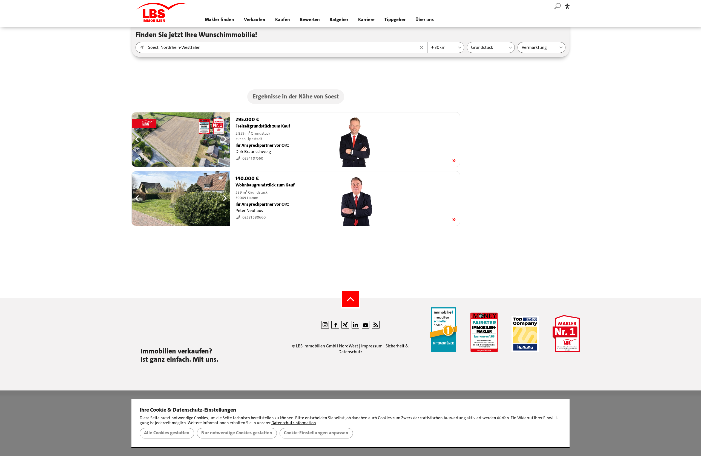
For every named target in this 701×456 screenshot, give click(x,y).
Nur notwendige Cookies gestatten (236, 433)
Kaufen (282, 19)
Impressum (372, 346)
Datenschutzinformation (293, 423)
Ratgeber (339, 19)
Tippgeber (395, 19)
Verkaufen (254, 19)
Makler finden (219, 19)
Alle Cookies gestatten (166, 433)
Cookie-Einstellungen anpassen (316, 433)
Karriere (366, 19)
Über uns (424, 19)
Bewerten (310, 19)
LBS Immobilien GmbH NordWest (327, 346)
